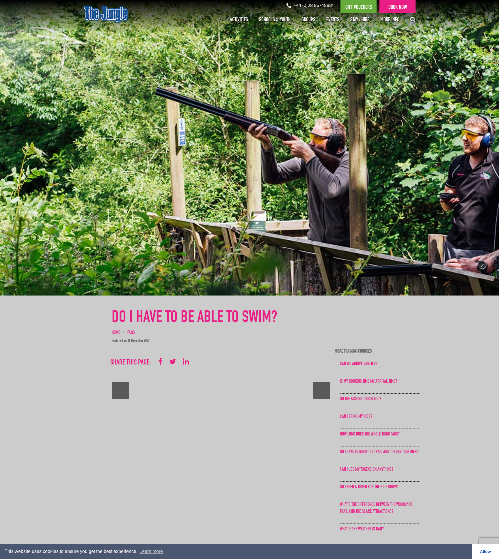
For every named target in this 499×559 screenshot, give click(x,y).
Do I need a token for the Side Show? (369, 487)
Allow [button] (485, 551)
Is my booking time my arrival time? (368, 381)
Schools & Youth (275, 20)
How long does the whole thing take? (370, 434)
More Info (389, 20)
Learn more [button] (151, 551)
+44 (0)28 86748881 (313, 5)
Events (332, 20)
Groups (308, 20)
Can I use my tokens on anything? (366, 470)
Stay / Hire (359, 20)
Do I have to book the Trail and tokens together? (379, 452)
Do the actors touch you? (360, 399)
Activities (239, 20)
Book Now (397, 8)
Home (116, 333)
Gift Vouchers (358, 8)
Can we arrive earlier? (358, 364)
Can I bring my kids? (356, 417)
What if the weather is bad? (362, 529)
